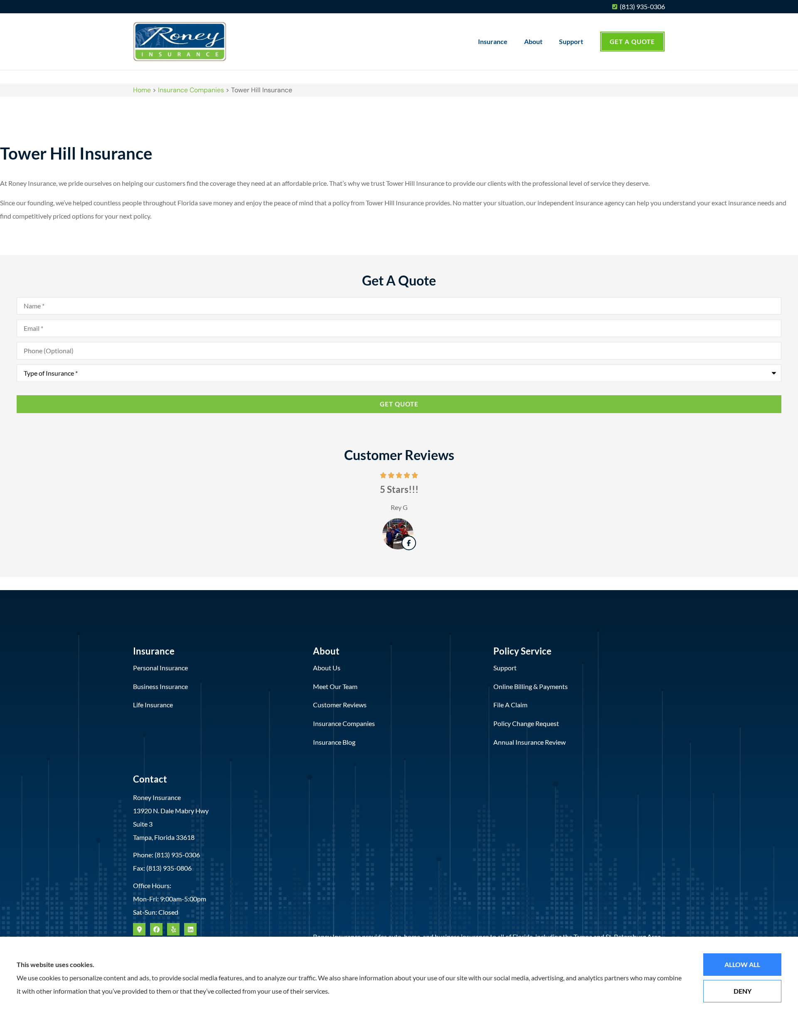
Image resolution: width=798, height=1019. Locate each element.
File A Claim (510, 705)
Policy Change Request (526, 723)
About (533, 41)
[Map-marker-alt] (139, 929)
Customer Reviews (340, 705)
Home (142, 90)
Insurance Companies (191, 90)
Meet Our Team (335, 686)
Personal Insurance (160, 668)
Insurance (492, 41)
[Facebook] (156, 929)
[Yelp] (173, 929)
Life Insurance (153, 705)
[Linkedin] (190, 929)
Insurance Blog (334, 742)
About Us (326, 668)
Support (571, 41)
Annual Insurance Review (529, 742)
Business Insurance (160, 686)
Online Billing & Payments (530, 686)
